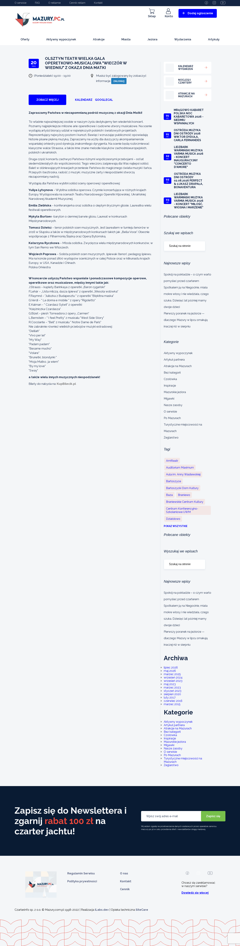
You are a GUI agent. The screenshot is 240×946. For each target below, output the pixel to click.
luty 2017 (170, 697)
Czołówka (170, 379)
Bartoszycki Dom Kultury (182, 488)
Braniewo (184, 495)
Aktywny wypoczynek (61, 39)
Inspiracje (170, 385)
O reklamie (54, 2)
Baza (169, 495)
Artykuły (214, 39)
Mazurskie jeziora (175, 392)
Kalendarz (83, 99)
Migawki (169, 398)
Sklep (152, 16)
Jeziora (152, 39)
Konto (169, 16)
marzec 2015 (172, 704)
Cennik (125, 889)
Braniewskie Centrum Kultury (184, 501)
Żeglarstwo (171, 437)
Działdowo (173, 518)
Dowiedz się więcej (195, 892)
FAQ (37, 2)
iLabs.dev (102, 909)
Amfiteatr (172, 460)
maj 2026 (170, 671)
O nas (124, 873)
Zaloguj (118, 81)
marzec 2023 (172, 687)
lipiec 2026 (171, 667)
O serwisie (20, 2)
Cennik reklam (77, 2)
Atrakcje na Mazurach (178, 366)
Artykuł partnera (174, 359)
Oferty (25, 39)
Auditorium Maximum (180, 467)
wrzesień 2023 (173, 681)
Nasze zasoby (173, 405)
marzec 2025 (172, 674)
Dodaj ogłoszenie (200, 13)
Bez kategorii (172, 372)
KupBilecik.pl (66, 383)
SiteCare (142, 909)
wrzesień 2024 (173, 677)
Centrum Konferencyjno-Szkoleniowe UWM (182, 510)
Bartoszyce (173, 481)
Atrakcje (99, 39)
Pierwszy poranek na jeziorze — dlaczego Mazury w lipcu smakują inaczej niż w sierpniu (186, 320)
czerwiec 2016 (173, 701)
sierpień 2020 (172, 694)
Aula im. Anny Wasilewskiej (183, 474)
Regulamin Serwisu (81, 873)
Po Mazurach (172, 418)
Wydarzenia (182, 39)
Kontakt (98, 2)
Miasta (126, 39)
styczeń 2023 (172, 691)
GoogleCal (104, 99)
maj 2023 (170, 684)
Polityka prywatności (82, 881)
